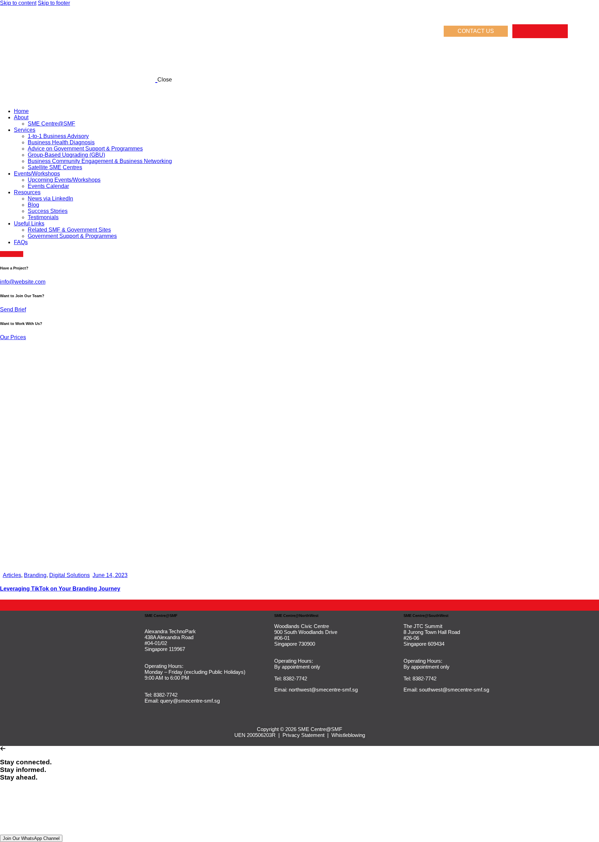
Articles (12, 575)
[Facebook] (519, 31)
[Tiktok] (547, 31)
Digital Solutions (69, 575)
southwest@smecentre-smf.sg (454, 690)
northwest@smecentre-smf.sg (323, 690)
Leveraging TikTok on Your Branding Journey (60, 589)
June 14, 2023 (110, 575)
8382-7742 (164, 695)
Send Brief (13, 309)
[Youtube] (561, 31)
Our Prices (13, 337)
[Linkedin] (533, 31)
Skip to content (18, 3)
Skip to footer (54, 3)
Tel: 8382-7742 (290, 678)
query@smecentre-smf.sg (190, 701)
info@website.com (22, 282)
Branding (35, 575)
